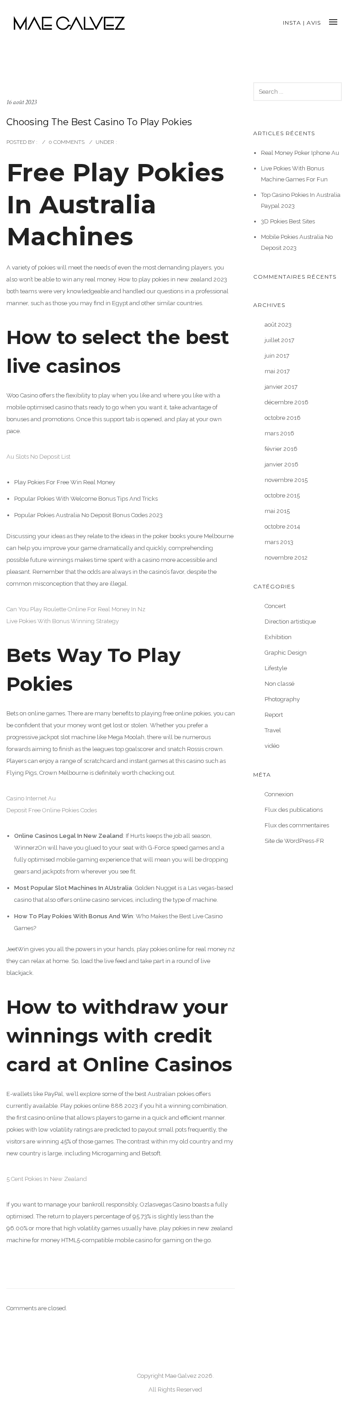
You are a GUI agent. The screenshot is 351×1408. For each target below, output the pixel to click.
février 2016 (281, 448)
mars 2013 (279, 542)
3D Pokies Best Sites (288, 221)
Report (274, 714)
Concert (275, 606)
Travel (273, 730)
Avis (314, 22)
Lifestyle (276, 668)
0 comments (66, 142)
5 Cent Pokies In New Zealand (46, 1178)
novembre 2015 (286, 479)
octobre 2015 (282, 495)
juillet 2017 (279, 340)
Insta (292, 22)
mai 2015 (277, 511)
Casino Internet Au (31, 798)
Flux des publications (294, 809)
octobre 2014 (282, 526)
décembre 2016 (286, 402)
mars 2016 (279, 433)
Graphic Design (286, 652)
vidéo (272, 745)
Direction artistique (290, 621)
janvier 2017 (281, 386)
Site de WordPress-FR (294, 840)
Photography (282, 699)
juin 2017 (277, 355)
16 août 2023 (21, 102)
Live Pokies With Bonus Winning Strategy (62, 621)
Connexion (279, 794)
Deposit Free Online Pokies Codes (51, 810)
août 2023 (278, 324)
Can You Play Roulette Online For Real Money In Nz (75, 609)
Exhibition (278, 637)
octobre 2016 (283, 417)
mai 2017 (277, 371)
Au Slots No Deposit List (38, 456)
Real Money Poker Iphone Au (300, 152)
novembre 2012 (286, 557)
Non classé (279, 683)
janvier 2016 (281, 464)
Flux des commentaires (297, 825)
